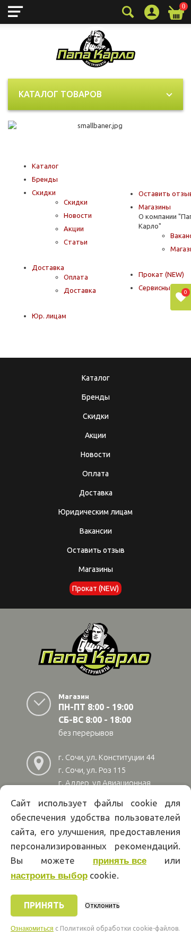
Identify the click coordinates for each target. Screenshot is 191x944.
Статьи (76, 242)
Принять (44, 905)
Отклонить (102, 905)
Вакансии (96, 531)
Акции (74, 228)
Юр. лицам (49, 315)
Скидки (44, 192)
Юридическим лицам (95, 512)
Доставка (48, 267)
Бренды (45, 179)
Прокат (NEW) (161, 274)
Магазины (154, 206)
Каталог (45, 166)
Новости (78, 215)
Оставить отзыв (96, 550)
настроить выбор (49, 876)
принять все (119, 861)
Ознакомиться (32, 928)
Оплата (76, 277)
